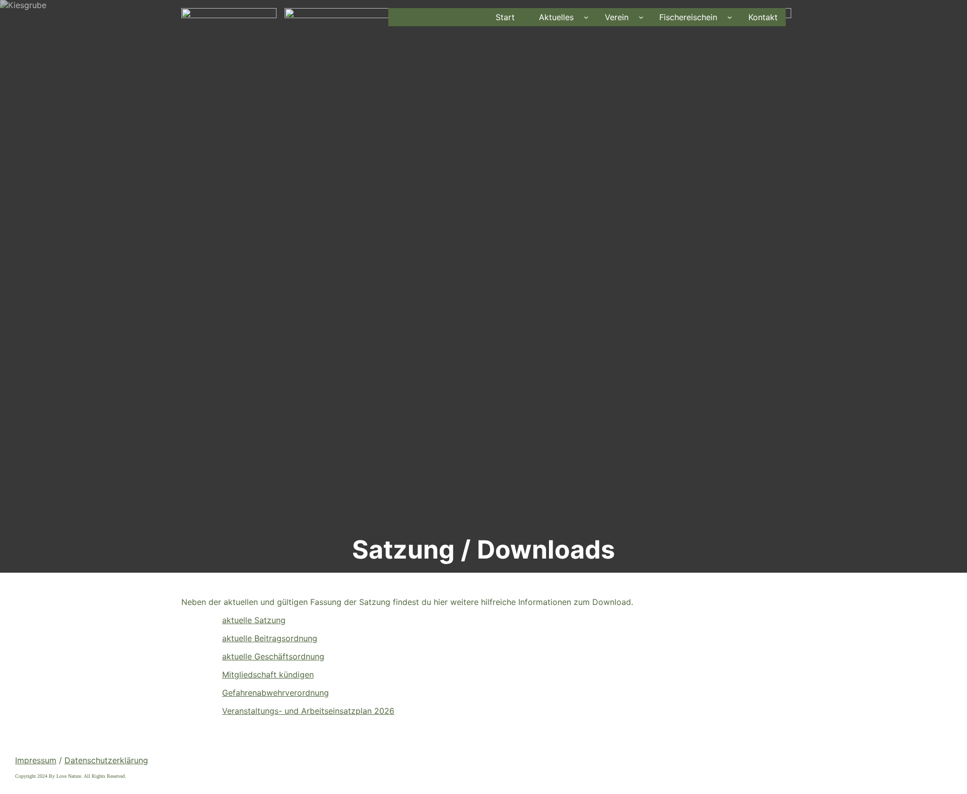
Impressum (35, 760)
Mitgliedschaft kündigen (268, 674)
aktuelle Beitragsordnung (269, 638)
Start (505, 17)
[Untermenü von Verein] (641, 17)
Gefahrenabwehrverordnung (275, 693)
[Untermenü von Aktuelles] (586, 17)
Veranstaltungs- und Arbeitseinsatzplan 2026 (308, 711)
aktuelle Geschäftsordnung (273, 656)
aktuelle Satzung (254, 620)
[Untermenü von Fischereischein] (729, 17)
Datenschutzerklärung (106, 760)
